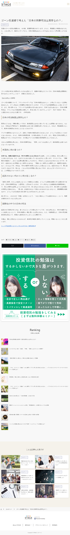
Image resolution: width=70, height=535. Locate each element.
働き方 (28, 239)
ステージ (21, 239)
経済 (34, 239)
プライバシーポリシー (41, 525)
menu (68, 4)
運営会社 (27, 525)
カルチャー (5, 24)
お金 (15, 239)
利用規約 (54, 525)
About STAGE (17, 525)
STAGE (9, 239)
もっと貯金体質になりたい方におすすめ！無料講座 (17, 226)
